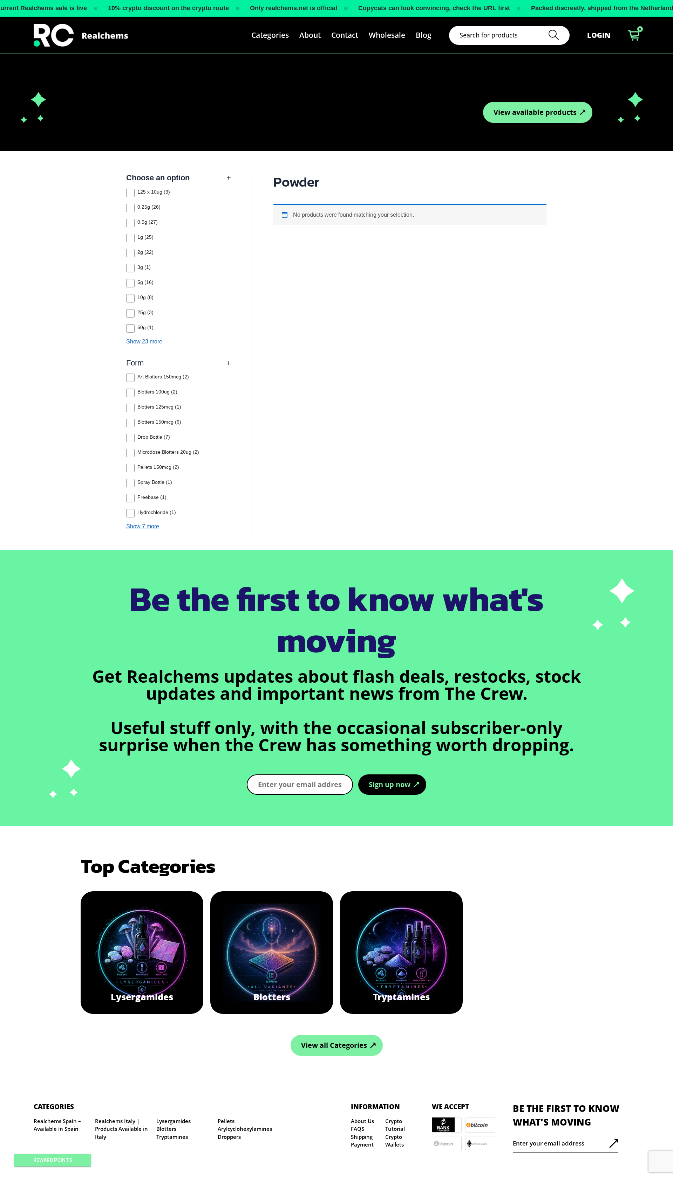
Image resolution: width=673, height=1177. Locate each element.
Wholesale (387, 35)
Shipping (362, 1136)
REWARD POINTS (52, 1160)
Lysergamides (173, 1120)
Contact (344, 35)
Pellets (226, 1120)
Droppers (229, 1136)
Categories (270, 35)
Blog (423, 35)
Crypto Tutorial (395, 1125)
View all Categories (334, 1045)
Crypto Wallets (394, 1140)
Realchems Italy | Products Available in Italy (121, 1128)
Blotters (166, 1128)
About (310, 35)
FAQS (357, 1128)
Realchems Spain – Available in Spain (57, 1125)
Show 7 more (142, 526)
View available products (535, 112)
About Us (362, 1120)
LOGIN (599, 35)
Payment (362, 1144)
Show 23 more (144, 341)
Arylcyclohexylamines (245, 1128)
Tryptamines (172, 1136)
